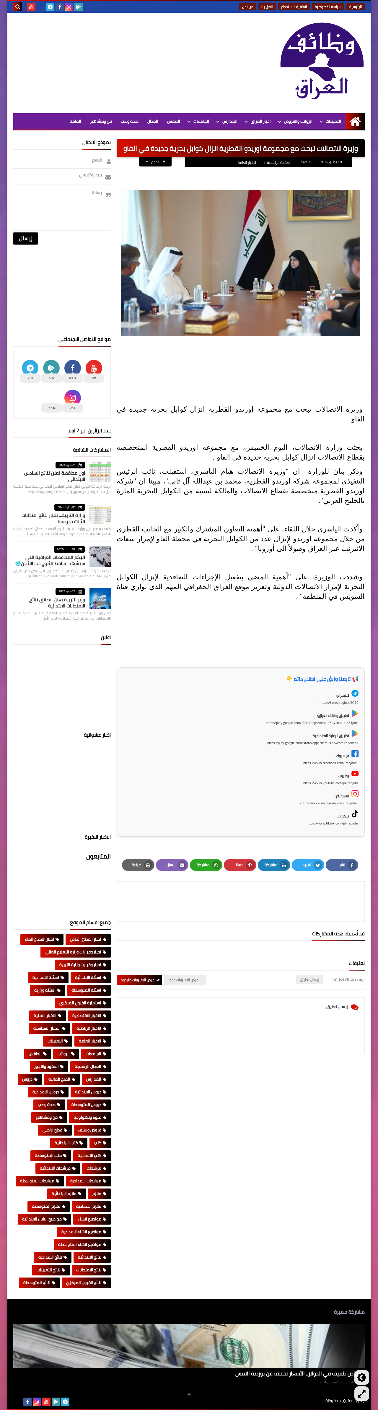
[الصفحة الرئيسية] (355, 121)
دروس (27, 1079)
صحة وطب (130, 121)
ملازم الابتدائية (64, 1193)
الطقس (173, 121)
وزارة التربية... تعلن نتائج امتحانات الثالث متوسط (53, 518)
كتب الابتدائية (66, 1143)
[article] (182, 901)
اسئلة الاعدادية (45, 977)
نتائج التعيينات (48, 1270)
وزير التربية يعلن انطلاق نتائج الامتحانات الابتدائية (57, 602)
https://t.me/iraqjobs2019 (339, 702)
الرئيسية (355, 6)
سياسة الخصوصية (328, 6)
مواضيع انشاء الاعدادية (81, 1232)
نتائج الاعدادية (50, 1257)
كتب (97, 1143)
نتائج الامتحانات (88, 1270)
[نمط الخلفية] (361, 1393)
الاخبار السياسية (47, 1028)
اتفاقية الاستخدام (294, 6)
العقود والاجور (46, 1066)
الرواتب (64, 1054)
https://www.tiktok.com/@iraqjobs (333, 823)
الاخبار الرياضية (88, 1028)
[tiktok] (41, 7)
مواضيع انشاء (89, 1219)
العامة (75, 121)
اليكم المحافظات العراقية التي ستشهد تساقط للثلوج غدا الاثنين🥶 (50, 560)
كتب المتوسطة (48, 1155)
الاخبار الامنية (45, 1015)
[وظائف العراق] (322, 61)
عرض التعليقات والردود (137, 979)
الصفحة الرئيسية (279, 162)
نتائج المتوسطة (36, 1282)
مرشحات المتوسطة (37, 1181)
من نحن (247, 6)
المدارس (229, 121)
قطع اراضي (52, 1130)
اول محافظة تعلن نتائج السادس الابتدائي (54, 476)
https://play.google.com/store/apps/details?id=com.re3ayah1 (313, 742)
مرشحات (94, 1168)
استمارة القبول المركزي (80, 1003)
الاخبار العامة (247, 162)
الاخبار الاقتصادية (86, 1015)
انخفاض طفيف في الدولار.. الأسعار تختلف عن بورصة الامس (300, 1373)
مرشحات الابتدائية (55, 1168)
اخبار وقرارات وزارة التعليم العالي (73, 952)
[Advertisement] (120, 63)
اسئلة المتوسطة (86, 990)
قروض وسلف (89, 1130)
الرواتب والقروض (298, 121)
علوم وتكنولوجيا (87, 1117)
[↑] (189, 1394)
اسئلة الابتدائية (88, 977)
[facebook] (60, 7)
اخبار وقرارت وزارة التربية (80, 964)
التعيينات (333, 121)
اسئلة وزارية (45, 990)
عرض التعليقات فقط (183, 979)
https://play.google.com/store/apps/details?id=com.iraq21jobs (312, 722)
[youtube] (31, 7)
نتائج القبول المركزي (83, 1282)
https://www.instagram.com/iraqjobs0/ (329, 803)
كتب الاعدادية (89, 1155)
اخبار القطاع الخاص (85, 939)
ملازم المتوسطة (46, 1206)
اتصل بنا (267, 6)
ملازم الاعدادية (88, 1206)
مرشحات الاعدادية (85, 1181)
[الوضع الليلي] (361, 1377)
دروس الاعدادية (45, 1092)
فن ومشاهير (101, 121)
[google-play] (78, 7)
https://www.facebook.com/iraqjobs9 (331, 762)
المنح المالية (59, 1079)
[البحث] (17, 6)
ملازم (96, 1193)
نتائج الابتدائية (89, 1257)
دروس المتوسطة (86, 1104)
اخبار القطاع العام (39, 939)
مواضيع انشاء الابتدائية (42, 1219)
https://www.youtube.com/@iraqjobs (331, 783)
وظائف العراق (307, 1401)
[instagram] (69, 7)
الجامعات (201, 121)
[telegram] (50, 7)
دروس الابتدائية (88, 1092)
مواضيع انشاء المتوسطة (79, 1244)
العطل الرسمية (88, 1066)
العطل (152, 121)
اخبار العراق (261, 121)
